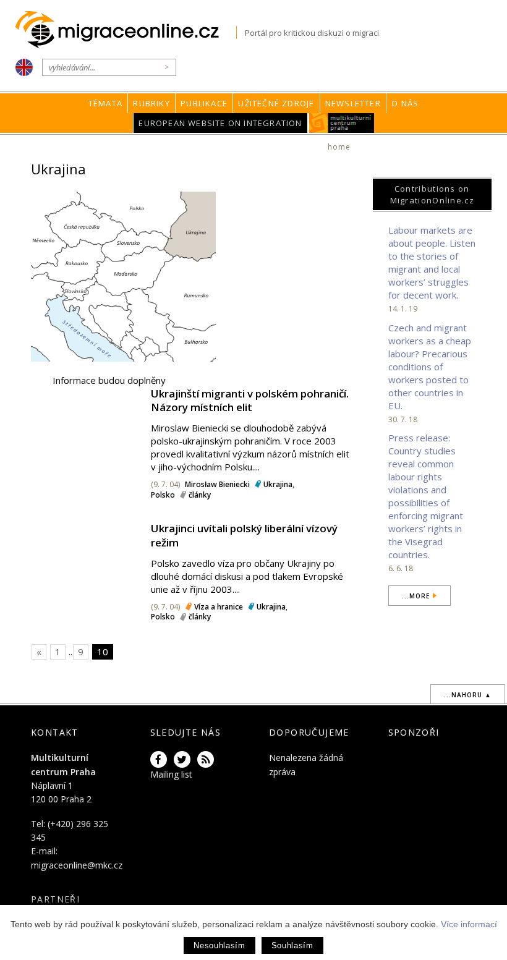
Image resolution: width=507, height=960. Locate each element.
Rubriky (151, 103)
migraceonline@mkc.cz (76, 865)
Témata (105, 103)
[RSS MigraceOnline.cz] (207, 760)
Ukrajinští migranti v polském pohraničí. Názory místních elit (250, 400)
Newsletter (353, 103)
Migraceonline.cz (125, 30)
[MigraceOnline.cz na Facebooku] (160, 760)
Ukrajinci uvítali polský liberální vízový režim (244, 535)
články (200, 495)
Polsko (163, 495)
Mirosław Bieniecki (217, 484)
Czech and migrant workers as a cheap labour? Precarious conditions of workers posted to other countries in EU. (429, 366)
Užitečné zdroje (276, 103)
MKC (341, 123)
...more (416, 596)
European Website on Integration (220, 123)
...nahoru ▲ (468, 694)
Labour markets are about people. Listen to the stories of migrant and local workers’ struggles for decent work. (431, 262)
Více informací (469, 924)
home (339, 147)
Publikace (204, 103)
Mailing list (171, 774)
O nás (405, 103)
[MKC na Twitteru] (184, 760)
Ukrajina (277, 484)
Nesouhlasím (219, 945)
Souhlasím (292, 945)
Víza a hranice (218, 606)
